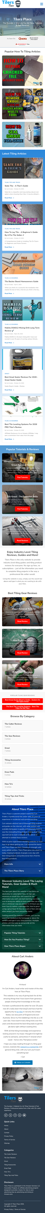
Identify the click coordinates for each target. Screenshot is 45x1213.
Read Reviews (22, 540)
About (6, 1129)
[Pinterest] (15, 1115)
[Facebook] (6, 1115)
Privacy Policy (8, 1136)
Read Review (22, 621)
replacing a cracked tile (29, 1047)
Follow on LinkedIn (23, 1062)
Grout (6, 1161)
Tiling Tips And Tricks (11, 1175)
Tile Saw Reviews (10, 1158)
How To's (7, 1172)
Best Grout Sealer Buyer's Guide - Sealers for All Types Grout (22, 701)
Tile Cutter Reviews (10, 1154)
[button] (22, 864)
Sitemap (7, 1143)
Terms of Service (9, 1140)
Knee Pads (7, 1168)
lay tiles (20, 1012)
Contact (6, 1133)
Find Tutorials (22, 477)
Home (6, 1126)
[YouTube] (24, 1115)
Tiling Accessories (10, 1165)
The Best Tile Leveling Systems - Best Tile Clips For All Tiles (22, 707)
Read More (8, 198)
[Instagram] (19, 1115)
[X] (10, 1115)
